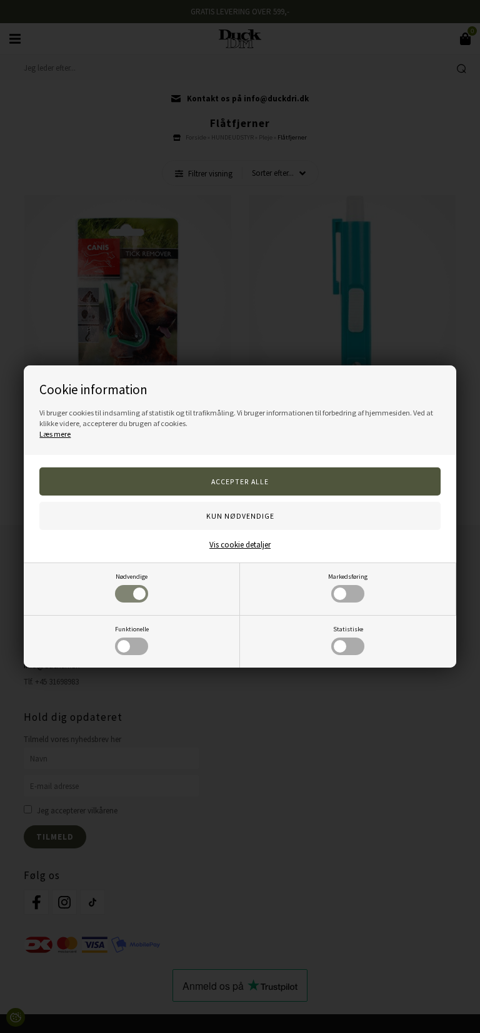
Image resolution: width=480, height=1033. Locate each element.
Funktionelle (132, 629)
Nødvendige (132, 576)
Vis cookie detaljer (240, 544)
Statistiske (348, 629)
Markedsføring (348, 576)
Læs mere (55, 434)
